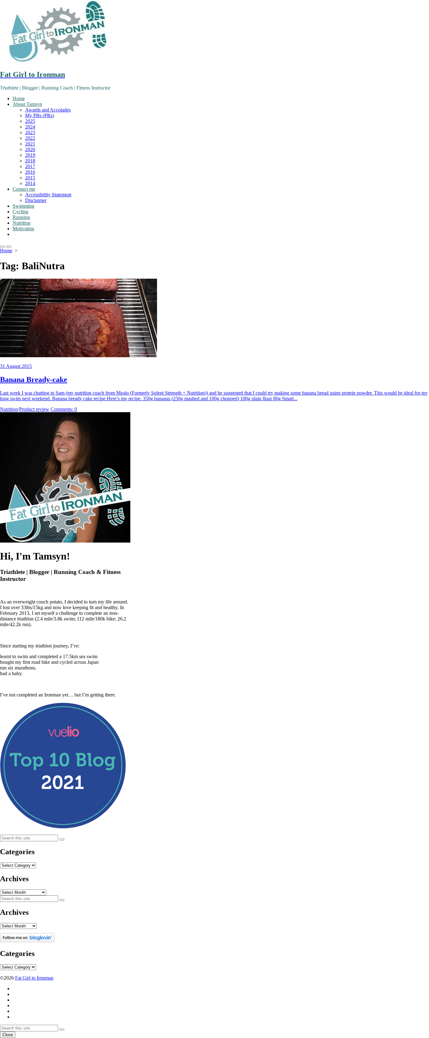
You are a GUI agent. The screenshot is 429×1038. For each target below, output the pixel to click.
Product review (34, 409)
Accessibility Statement (48, 194)
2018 (30, 160)
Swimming (23, 206)
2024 (30, 126)
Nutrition (21, 223)
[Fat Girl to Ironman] (214, 32)
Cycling (20, 211)
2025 (30, 121)
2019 (30, 155)
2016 (30, 172)
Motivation (23, 228)
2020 (30, 149)
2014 (30, 183)
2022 (30, 138)
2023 (30, 132)
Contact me (24, 189)
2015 (30, 177)
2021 (30, 143)
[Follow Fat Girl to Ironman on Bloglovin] (27, 940)
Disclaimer (35, 200)
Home (19, 98)
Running (21, 217)
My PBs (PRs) (39, 115)
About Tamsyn (27, 104)
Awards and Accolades (48, 109)
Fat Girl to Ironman (34, 978)
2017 (30, 166)
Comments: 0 (64, 409)
